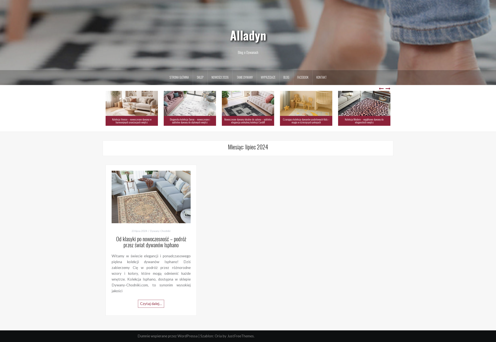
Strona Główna (179, 77)
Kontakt (321, 77)
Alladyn (248, 35)
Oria (218, 336)
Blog (286, 77)
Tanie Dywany (245, 77)
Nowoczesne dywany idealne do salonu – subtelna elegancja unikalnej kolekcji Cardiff (248, 120)
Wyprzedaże (268, 77)
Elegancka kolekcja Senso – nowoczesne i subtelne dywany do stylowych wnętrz (190, 120)
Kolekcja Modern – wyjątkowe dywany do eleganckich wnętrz (364, 120)
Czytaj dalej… (151, 304)
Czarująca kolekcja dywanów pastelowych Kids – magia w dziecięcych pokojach (306, 120)
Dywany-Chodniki (160, 231)
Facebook (302, 77)
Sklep (200, 77)
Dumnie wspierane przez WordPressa (168, 336)
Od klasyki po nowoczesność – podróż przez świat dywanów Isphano (151, 242)
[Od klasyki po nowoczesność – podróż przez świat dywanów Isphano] (151, 196)
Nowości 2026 (220, 77)
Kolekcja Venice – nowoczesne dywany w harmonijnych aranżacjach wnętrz (132, 120)
